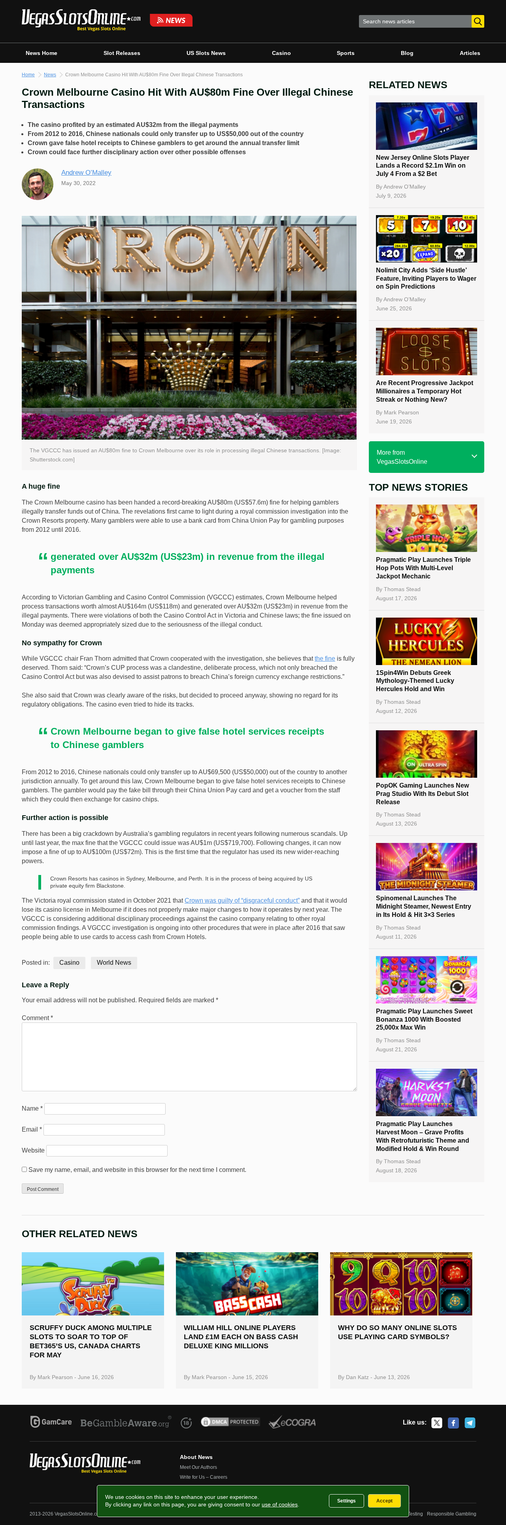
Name (32, 1108)
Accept (384, 1501)
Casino (281, 53)
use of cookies (280, 1504)
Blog (407, 53)
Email (32, 1129)
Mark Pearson (401, 412)
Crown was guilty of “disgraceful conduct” (242, 900)
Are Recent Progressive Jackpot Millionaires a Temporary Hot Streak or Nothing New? (424, 391)
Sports (346, 53)
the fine (325, 658)
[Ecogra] (292, 1423)
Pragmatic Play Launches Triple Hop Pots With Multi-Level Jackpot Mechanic (423, 568)
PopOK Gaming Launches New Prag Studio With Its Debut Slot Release (422, 793)
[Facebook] (453, 1423)
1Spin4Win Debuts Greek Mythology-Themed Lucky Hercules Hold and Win (415, 681)
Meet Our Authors (198, 1467)
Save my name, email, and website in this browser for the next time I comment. (137, 1169)
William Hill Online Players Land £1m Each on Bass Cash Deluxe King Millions (241, 1337)
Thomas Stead (402, 589)
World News (114, 962)
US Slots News (206, 53)
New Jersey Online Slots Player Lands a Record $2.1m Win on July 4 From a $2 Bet (422, 166)
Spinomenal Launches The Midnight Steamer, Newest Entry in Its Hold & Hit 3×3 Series (423, 906)
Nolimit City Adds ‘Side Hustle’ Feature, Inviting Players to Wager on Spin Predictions (426, 278)
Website (33, 1150)
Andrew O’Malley (86, 172)
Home (28, 74)
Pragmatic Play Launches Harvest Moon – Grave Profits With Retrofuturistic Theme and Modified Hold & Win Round (422, 1136)
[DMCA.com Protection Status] (231, 1423)
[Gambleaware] (126, 1423)
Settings (346, 1501)
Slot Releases (122, 53)
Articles (470, 53)
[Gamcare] (51, 1423)
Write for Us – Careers (203, 1477)
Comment (37, 1018)
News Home (41, 53)
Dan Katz (357, 1377)
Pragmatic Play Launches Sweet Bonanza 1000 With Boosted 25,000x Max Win (424, 1019)
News (50, 74)
